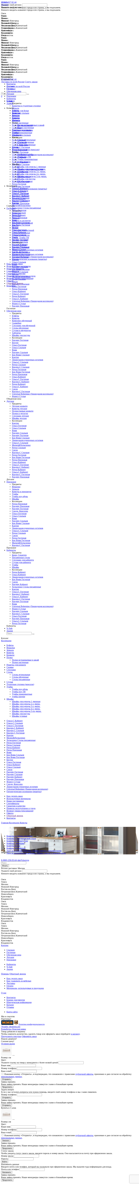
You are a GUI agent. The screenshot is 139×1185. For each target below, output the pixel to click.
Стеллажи (16, 135)
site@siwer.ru (23, 860)
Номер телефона (8, 1068)
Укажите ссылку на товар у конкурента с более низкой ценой (29, 1062)
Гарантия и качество (16, 273)
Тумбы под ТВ (24, 157)
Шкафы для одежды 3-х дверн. (31, 171)
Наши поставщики (15, 269)
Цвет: (3, 1060)
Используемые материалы (19, 266)
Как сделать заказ (15, 264)
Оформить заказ (29, 1036)
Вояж (14, 220)
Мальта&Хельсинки (21, 205)
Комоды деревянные (16, 848)
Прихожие (11, 96)
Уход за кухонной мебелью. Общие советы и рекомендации (34, 851)
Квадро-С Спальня (20, 198)
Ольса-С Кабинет (20, 188)
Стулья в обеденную (21, 330)
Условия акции (8, 1044)
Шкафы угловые (25, 181)
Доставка (11, 983)
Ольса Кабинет (19, 232)
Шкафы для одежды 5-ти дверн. (32, 176)
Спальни (11, 86)
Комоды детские (19, 408)
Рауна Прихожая (19, 218)
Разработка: (13, 1029)
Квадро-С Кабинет (20, 196)
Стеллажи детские (20, 416)
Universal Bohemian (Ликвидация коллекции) (32, 257)
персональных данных (11, 1076)
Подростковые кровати (22, 411)
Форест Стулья (19, 249)
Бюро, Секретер (19, 555)
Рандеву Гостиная (20, 239)
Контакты (11, 286)
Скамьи (15, 132)
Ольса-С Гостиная (20, 193)
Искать (5, 866)
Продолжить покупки (11, 1036)
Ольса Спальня (19, 235)
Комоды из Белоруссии (17, 841)
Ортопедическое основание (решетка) (29, 259)
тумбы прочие (24, 162)
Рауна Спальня (19, 213)
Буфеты (15, 110)
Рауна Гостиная (19, 210)
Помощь (5, 974)
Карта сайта (12, 1012)
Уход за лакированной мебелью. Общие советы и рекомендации (36, 853)
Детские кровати (20, 406)
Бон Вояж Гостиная (21, 225)
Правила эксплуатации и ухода (21, 276)
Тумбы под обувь (25, 154)
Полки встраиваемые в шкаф (30, 125)
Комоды (15, 118)
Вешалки (16, 113)
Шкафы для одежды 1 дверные (31, 167)
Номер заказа (7, 1156)
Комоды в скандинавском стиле (21, 838)
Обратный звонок (15, 283)
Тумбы (15, 494)
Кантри (15, 203)
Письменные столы (21, 557)
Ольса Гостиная (19, 230)
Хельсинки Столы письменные (26, 208)
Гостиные (11, 89)
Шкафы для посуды (26, 179)
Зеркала (15, 115)
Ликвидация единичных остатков (27, 254)
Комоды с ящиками (15, 843)
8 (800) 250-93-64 (9, 860)
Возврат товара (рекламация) (20, 278)
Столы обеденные (25, 142)
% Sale (9, 101)
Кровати (16, 120)
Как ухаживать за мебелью (19, 981)
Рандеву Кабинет (20, 244)
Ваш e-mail (6, 1071)
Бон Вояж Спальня (20, 222)
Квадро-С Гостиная (21, 200)
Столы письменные (26, 145)
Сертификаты (13, 271)
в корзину (75, 1034)
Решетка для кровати (21, 130)
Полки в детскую (20, 413)
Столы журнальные (26, 140)
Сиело (15, 237)
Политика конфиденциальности (32, 1024)
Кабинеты (11, 98)
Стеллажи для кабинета (23, 560)
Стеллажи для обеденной (23, 325)
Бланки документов (16, 1000)
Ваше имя (5, 1065)
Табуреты (16, 333)
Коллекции (6, 641)
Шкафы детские (19, 418)
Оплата (10, 986)
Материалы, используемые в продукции (25, 988)
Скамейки (16, 323)
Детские (10, 94)
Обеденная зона (14, 91)
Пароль (4, 1159)
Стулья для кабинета (21, 562)
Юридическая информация (19, 1002)
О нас (3, 993)
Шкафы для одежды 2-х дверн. (31, 169)
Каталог (5, 945)
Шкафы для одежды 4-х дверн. (31, 174)
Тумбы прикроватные (27, 159)
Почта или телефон (10, 1169)
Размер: (6, 1057)
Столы (10, 672)
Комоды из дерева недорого (19, 836)
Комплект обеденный (22, 320)
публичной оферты (84, 1074)
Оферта (10, 281)
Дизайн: (10, 1026)
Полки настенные (25, 127)
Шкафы (15, 499)
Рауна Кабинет (19, 215)
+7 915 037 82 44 (8, 79)
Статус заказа (31, 82)
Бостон (15, 227)
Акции (10, 103)
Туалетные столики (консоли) (26, 149)
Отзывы (10, 1007)
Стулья (15, 147)
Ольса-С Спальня (20, 191)
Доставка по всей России (12, 82)
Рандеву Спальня (20, 242)
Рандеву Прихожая (20, 247)
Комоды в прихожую (21, 491)
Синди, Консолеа (20, 252)
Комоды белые (13, 846)
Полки (10, 657)
